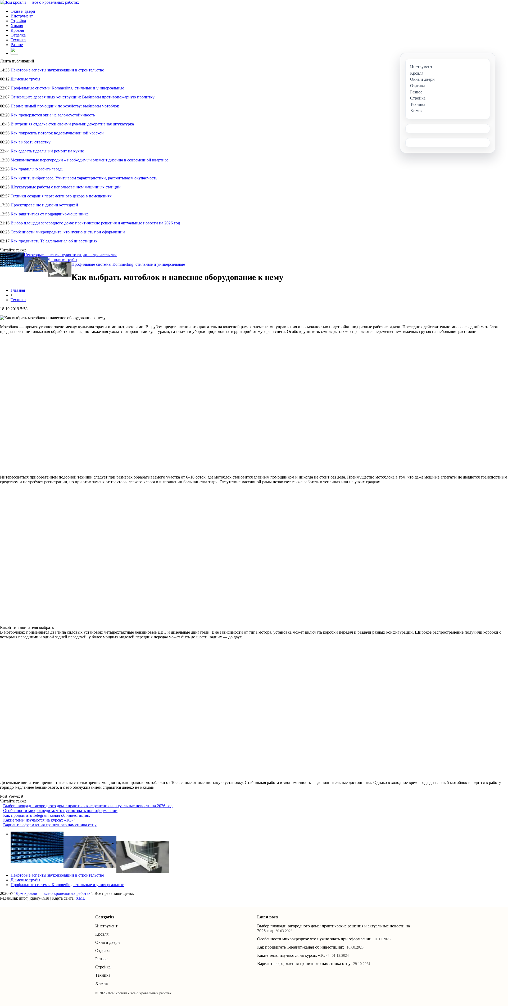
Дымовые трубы (25, 79)
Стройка (18, 21)
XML (80, 898)
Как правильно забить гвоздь (37, 169)
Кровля (17, 30)
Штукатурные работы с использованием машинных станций (66, 187)
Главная (18, 290)
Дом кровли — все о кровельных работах (53, 893)
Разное (17, 44)
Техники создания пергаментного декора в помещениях (61, 196)
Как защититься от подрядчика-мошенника (50, 214)
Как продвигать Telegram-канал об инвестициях (54, 241)
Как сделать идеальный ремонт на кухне (47, 151)
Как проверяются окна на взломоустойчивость (53, 115)
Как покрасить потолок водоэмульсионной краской (57, 133)
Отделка (18, 35)
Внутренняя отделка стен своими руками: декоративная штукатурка (72, 124)
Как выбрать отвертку (31, 142)
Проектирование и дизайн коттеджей (44, 205)
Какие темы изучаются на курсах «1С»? (39, 820)
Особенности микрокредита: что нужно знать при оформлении (68, 232)
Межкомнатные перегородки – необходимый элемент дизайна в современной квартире (90, 160)
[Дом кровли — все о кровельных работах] (39, 2)
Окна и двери (23, 11)
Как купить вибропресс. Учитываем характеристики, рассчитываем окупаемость (84, 178)
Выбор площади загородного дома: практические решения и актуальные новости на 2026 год (95, 223)
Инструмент (22, 16)
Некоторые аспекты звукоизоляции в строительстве (57, 70)
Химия (17, 25)
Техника (18, 40)
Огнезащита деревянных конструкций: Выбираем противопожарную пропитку (83, 97)
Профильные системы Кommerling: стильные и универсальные (67, 88)
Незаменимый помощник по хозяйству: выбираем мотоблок (65, 106)
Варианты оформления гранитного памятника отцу (50, 825)
